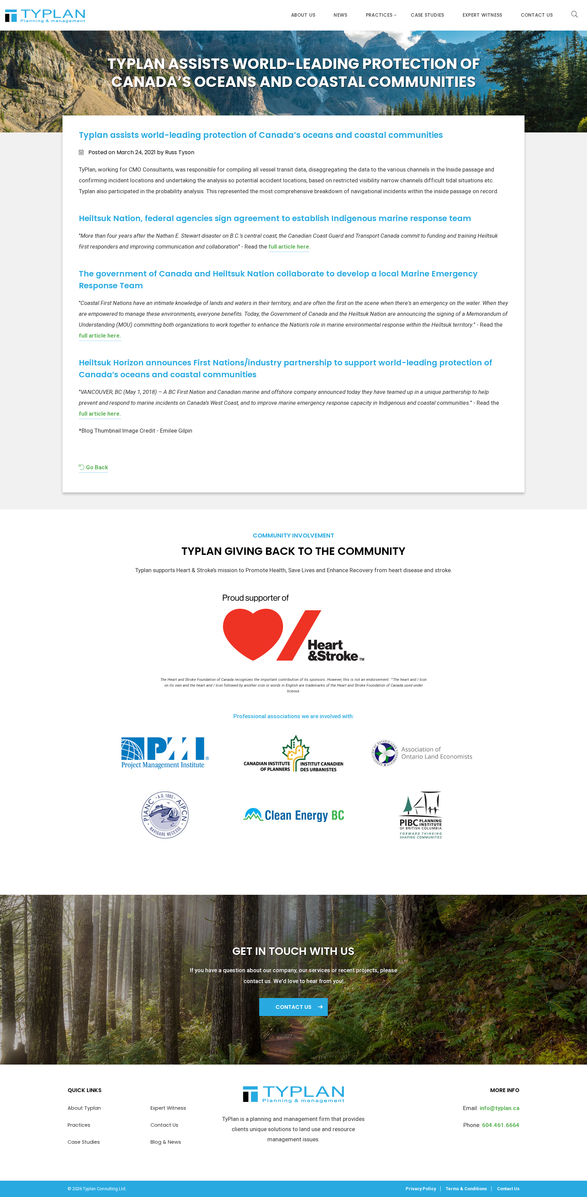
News (340, 15)
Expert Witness (482, 15)
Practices (379, 15)
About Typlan (84, 1108)
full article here (288, 246)
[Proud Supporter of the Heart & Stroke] (293, 631)
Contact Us (537, 15)
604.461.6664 (500, 1125)
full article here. (100, 335)
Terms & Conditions (466, 1188)
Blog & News (165, 1142)
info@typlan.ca (499, 1108)
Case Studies (427, 15)
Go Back (96, 467)
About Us (303, 15)
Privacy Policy (421, 1188)
